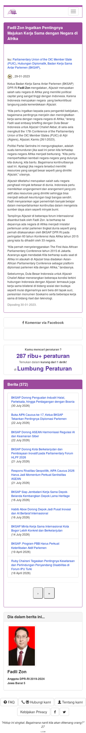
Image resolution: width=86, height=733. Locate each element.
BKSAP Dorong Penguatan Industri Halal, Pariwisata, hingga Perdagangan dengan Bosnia (43, 399)
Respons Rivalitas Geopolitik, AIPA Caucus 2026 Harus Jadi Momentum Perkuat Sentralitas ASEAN (43, 474)
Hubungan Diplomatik (32, 63)
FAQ (11, 702)
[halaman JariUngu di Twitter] (64, 712)
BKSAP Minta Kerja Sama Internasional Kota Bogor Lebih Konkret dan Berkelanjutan (40, 528)
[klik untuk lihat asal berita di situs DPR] (10, 76)
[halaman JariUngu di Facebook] (55, 712)
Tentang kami (72, 702)
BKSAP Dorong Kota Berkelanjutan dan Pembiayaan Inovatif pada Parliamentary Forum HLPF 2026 (42, 453)
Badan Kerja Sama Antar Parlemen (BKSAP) (39, 65)
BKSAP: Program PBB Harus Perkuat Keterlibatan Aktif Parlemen (35, 545)
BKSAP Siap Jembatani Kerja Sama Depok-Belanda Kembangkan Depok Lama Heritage (40, 494)
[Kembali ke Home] (12, 11)
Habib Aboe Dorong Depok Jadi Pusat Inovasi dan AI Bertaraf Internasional (41, 511)
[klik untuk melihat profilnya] (21, 645)
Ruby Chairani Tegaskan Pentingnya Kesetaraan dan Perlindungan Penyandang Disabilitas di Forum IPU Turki (43, 565)
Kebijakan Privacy (33, 711)
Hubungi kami (40, 702)
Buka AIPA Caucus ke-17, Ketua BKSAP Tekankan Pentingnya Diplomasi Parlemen (39, 416)
